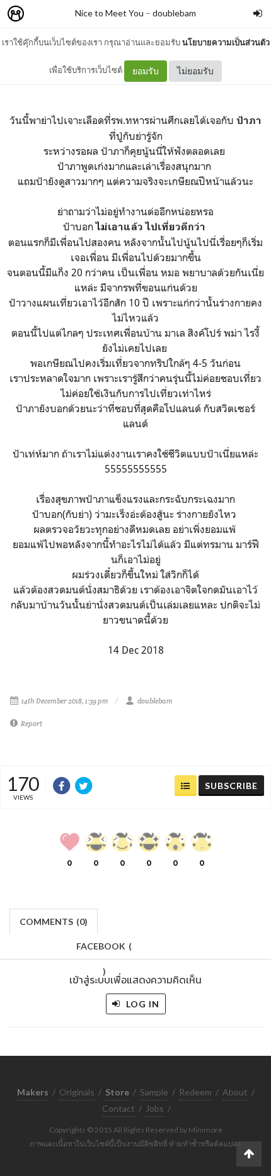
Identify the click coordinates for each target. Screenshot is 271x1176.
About (235, 1092)
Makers (43, 14)
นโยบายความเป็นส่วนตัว (226, 42)
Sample (154, 1092)
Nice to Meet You (109, 13)
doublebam (174, 13)
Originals (77, 1092)
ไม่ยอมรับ (195, 70)
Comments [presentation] (54, 921)
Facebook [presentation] (104, 950)
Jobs (155, 1108)
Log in (141, 1004)
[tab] (53, 920)
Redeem (195, 1092)
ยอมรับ (145, 70)
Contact (118, 1108)
